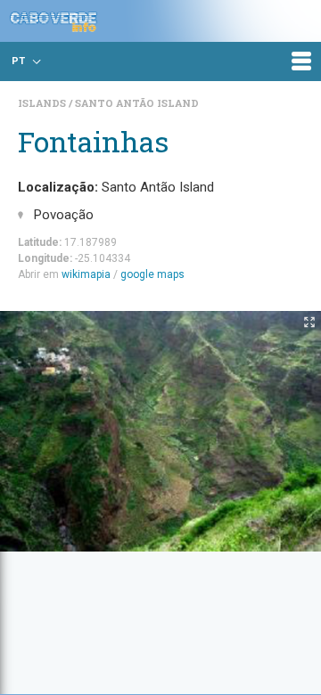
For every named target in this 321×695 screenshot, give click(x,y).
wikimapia (86, 274)
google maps (152, 274)
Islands (43, 103)
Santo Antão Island (137, 103)
